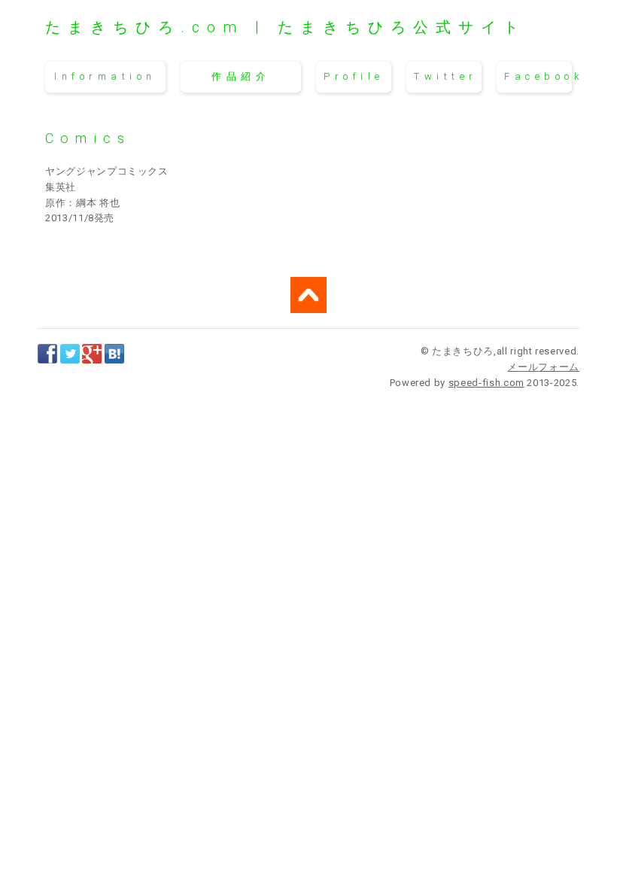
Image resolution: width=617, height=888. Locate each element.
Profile (354, 76)
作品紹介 (240, 76)
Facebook (538, 76)
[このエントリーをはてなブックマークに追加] (114, 354)
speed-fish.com (486, 382)
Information (105, 76)
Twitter (446, 76)
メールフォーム (543, 367)
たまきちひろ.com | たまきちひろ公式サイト (285, 27)
